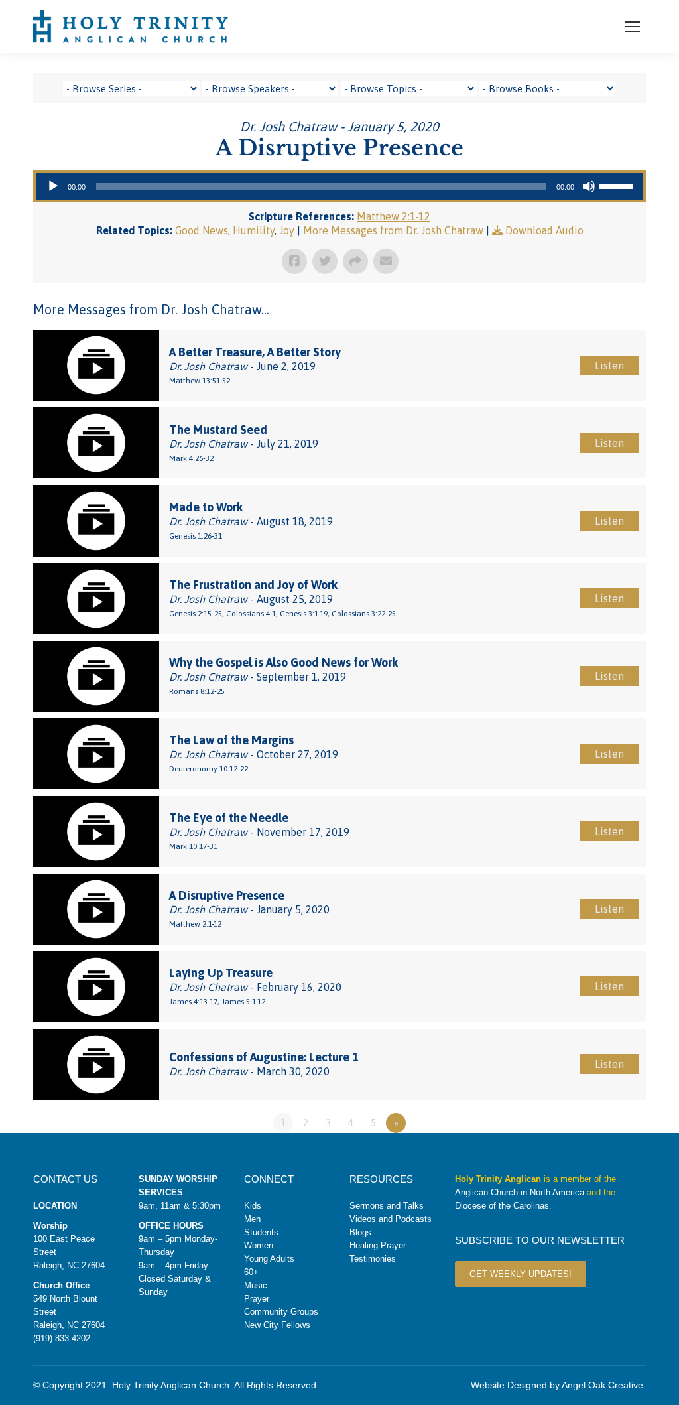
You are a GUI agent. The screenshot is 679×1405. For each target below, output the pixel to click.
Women (258, 1245)
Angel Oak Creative (602, 1385)
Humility (254, 230)
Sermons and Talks (386, 1206)
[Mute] (588, 186)
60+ (251, 1272)
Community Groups (281, 1312)
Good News (201, 230)
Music (255, 1285)
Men (252, 1219)
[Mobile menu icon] (632, 26)
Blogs (360, 1232)
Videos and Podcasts (390, 1219)
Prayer (256, 1299)
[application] (339, 186)
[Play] (53, 186)
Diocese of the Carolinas (502, 1206)
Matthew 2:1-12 (393, 216)
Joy (286, 230)
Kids (252, 1206)
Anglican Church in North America (519, 1192)
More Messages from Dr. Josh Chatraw (393, 230)
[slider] (618, 185)
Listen (609, 365)
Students (261, 1232)
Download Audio (544, 230)
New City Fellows (277, 1325)
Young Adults (269, 1259)
